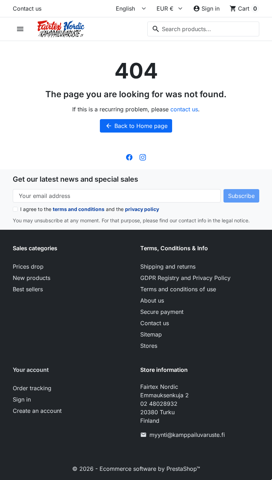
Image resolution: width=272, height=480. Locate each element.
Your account (31, 369)
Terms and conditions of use (178, 289)
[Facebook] (129, 156)
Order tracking (32, 388)
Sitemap (151, 334)
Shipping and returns (168, 266)
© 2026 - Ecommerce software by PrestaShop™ (136, 468)
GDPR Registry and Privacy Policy (185, 277)
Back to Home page (136, 125)
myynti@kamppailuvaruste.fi (187, 434)
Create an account (37, 410)
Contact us (27, 8)
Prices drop (28, 266)
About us (152, 300)
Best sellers (28, 289)
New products (31, 277)
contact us (184, 109)
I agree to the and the (89, 209)
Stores (148, 345)
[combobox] (203, 29)
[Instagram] (143, 156)
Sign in (22, 399)
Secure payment (161, 311)
